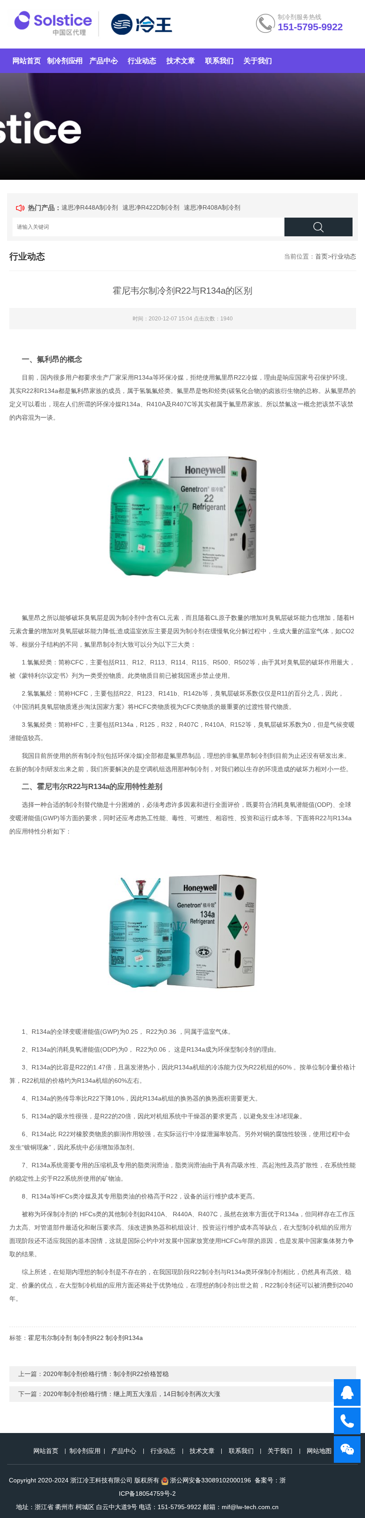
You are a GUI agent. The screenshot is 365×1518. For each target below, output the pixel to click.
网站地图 (319, 1450)
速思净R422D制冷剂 (150, 207)
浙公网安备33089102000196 (210, 1480)
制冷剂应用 (65, 61)
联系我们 (219, 61)
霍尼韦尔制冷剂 (50, 1337)
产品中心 (103, 61)
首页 (321, 256)
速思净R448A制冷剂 (89, 207)
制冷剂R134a (124, 1337)
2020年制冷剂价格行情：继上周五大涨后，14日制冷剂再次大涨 (131, 1393)
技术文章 (180, 61)
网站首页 (26, 61)
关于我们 (257, 61)
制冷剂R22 (88, 1337)
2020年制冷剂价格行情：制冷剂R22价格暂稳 (106, 1373)
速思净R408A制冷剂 (212, 207)
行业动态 (142, 61)
